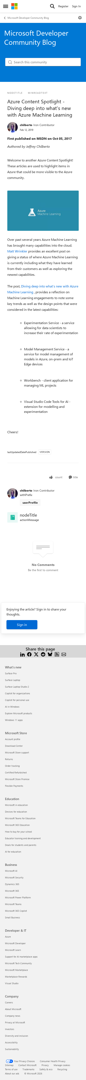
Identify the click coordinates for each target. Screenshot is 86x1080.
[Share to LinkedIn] (22, 654)
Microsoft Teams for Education (20, 818)
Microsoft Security (14, 877)
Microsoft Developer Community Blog (28, 17)
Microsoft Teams (13, 904)
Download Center (14, 745)
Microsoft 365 (12, 890)
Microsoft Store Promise (17, 779)
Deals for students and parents (20, 845)
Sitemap (9, 1065)
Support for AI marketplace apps (21, 956)
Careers (9, 1002)
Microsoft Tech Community (18, 963)
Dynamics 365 (12, 884)
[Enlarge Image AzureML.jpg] (43, 211)
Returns (9, 759)
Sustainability (12, 1049)
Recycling (62, 1069)
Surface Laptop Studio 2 (17, 686)
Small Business (12, 917)
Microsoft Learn (13, 949)
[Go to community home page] (14, 6)
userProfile (30, 502)
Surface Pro (10, 673)
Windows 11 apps (14, 720)
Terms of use (11, 1069)
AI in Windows (12, 706)
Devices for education (16, 811)
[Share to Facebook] (29, 654)
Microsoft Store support (17, 752)
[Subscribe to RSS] (57, 654)
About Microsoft (13, 1009)
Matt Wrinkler (17, 251)
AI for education (13, 851)
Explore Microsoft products (18, 713)
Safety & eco (45, 1069)
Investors (9, 1029)
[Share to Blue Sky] (50, 654)
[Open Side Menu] (5, 6)
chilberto (26, 125)
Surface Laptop (12, 680)
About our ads (12, 1073)
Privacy (45, 1065)
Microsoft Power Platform (18, 897)
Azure (8, 936)
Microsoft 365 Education (17, 825)
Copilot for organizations (17, 693)
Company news (12, 1015)
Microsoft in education (16, 805)
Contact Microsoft (27, 1065)
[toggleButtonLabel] (80, 18)
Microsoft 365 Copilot (16, 910)
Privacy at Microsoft (15, 1022)
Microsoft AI (11, 870)
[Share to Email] (64, 654)
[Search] (52, 6)
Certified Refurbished (16, 772)
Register (63, 6)
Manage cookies (62, 1065)
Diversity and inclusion (16, 1035)
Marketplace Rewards (16, 976)
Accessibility (11, 1042)
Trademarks (28, 1069)
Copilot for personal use (17, 700)
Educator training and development (23, 838)
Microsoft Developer (15, 943)
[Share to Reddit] (43, 654)
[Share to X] (36, 654)
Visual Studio (11, 983)
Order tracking (12, 765)
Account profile (12, 739)
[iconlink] (12, 517)
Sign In (76, 6)
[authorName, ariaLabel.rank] (12, 127)
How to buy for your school (18, 831)
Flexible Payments (14, 785)
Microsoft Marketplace (16, 969)
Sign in (22, 624)
